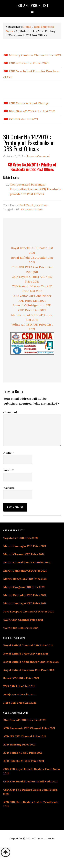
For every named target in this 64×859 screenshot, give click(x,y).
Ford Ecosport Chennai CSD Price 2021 (28, 611)
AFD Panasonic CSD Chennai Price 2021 (29, 728)
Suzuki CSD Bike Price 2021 (21, 678)
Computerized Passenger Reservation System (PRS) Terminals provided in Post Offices (35, 189)
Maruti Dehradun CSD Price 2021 (24, 595)
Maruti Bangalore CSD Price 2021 (25, 578)
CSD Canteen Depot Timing (28, 103)
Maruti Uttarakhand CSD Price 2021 (26, 562)
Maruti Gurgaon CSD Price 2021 (24, 587)
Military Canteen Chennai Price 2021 (34, 55)
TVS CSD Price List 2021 (19, 686)
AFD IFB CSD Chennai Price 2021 (24, 736)
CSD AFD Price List (32, 5)
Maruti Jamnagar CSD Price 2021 (24, 546)
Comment (10, 412)
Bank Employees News (34, 205)
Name (8, 452)
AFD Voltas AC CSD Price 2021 (22, 752)
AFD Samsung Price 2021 (19, 744)
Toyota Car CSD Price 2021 (20, 538)
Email (8, 470)
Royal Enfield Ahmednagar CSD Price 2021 (31, 661)
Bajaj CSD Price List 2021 (19, 694)
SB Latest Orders (32, 209)
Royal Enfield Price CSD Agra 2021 (25, 653)
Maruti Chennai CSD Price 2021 (23, 554)
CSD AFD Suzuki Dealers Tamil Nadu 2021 (30, 781)
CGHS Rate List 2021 (23, 119)
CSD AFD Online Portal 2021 (28, 63)
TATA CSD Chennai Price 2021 (23, 619)
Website (9, 488)
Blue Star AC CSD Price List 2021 (31, 111)
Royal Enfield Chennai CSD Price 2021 (28, 645)
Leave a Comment (38, 156)
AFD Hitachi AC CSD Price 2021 (23, 760)
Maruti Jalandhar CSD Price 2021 (25, 570)
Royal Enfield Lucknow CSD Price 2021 (28, 670)
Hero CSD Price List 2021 (19, 702)
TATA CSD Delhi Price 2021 (21, 627)
